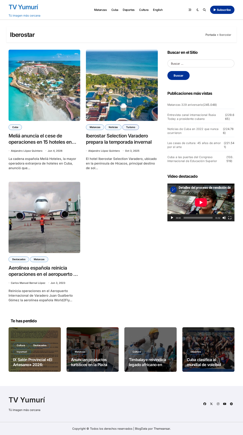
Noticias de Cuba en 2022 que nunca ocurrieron (193, 131)
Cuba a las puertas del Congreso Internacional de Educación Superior (192, 159)
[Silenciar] (224, 218)
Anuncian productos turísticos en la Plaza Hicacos (89, 364)
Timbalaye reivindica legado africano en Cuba (147, 364)
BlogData (141, 428)
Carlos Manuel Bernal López (28, 282)
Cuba (114, 10)
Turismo (130, 127)
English (158, 10)
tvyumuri (22, 351)
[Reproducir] (172, 218)
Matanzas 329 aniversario (185, 104)
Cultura (144, 10)
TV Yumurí (23, 7)
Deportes (128, 10)
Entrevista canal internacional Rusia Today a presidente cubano (191, 117)
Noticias (113, 127)
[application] (200, 202)
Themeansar (162, 428)
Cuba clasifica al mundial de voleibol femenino (204, 364)
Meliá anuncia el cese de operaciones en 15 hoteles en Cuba (40, 142)
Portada (210, 35)
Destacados (18, 259)
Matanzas (100, 10)
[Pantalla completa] (230, 218)
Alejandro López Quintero (27, 150)
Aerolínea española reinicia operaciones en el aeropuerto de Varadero (44, 274)
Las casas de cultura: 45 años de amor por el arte (194, 145)
